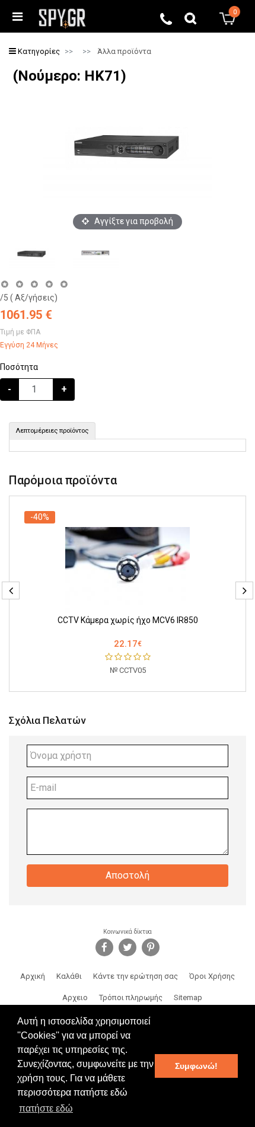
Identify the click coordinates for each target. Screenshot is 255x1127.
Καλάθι (69, 976)
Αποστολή (127, 875)
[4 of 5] (49, 284)
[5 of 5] (64, 284)
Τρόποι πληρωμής (130, 997)
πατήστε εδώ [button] (46, 1108)
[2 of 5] (19, 284)
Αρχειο (75, 997)
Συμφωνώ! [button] (196, 1066)
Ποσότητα (19, 367)
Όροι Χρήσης (212, 976)
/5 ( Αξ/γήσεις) (29, 297)
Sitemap (188, 997)
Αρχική (32, 976)
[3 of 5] (34, 284)
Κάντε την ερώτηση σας (135, 976)
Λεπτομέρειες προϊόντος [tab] (52, 431)
